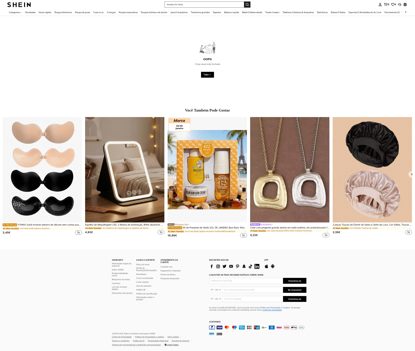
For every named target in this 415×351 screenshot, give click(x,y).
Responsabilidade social (120, 274)
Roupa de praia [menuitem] (82, 12)
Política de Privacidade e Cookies (275, 308)
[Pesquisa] (247, 4)
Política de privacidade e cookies (149, 337)
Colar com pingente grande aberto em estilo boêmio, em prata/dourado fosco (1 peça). (289, 227)
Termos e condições (121, 341)
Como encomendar (144, 278)
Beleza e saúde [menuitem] (231, 12)
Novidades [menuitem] (30, 12)
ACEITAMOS (215, 322)
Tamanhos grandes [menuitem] (200, 12)
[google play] (272, 268)
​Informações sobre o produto (145, 298)
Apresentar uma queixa (122, 293)
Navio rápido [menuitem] (45, 12)
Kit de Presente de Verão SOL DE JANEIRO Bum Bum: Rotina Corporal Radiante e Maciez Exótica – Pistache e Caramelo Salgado (207, 227)
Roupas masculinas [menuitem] (128, 12)
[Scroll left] (402, 12)
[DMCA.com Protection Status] (219, 334)
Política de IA (138, 341)
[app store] (266, 268)
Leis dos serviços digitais (119, 288)
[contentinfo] (257, 327)
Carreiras (116, 283)
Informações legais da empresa (121, 264)
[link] (386, 4)
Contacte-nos (166, 267)
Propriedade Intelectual (158, 341)
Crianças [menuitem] (111, 12)
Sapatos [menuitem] (217, 12)
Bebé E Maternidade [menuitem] (252, 12)
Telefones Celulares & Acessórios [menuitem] (298, 12)
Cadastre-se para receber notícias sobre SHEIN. (236, 275)
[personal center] (380, 4)
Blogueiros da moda (121, 279)
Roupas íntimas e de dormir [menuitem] (154, 12)
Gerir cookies (173, 337)
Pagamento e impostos (170, 271)
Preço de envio (142, 264)
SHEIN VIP (141, 290)
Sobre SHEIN (118, 270)
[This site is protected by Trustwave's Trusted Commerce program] (211, 334)
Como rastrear (142, 282)
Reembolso (141, 274)
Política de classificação (146, 294)
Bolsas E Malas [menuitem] (338, 12)
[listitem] (42, 177)
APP (266, 260)
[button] (400, 4)
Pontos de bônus (167, 275)
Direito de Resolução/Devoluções (146, 269)
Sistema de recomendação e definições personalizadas (136, 345)
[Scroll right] (405, 12)
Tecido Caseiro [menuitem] (272, 12)
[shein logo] (19, 4)
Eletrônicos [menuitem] (322, 12)
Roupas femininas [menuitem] (63, 12)
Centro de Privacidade (122, 337)
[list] (235, 266)
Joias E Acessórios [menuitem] (179, 12)
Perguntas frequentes (169, 278)
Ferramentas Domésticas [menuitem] (397, 12)
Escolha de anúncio (180, 341)
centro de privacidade (272, 310)
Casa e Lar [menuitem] (98, 12)
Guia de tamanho (143, 286)
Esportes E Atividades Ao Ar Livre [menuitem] (365, 12)
